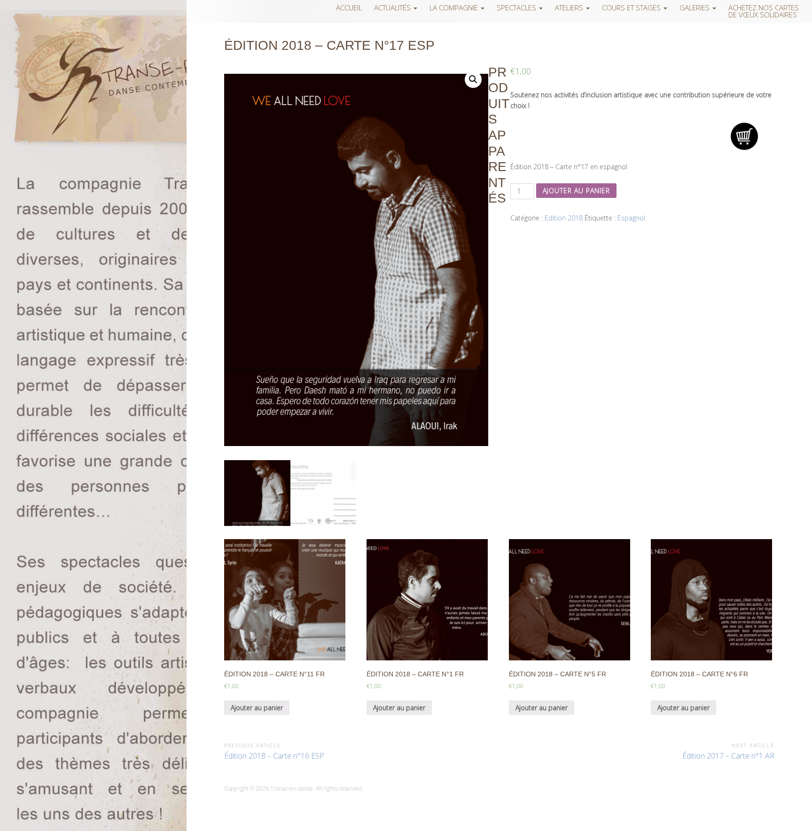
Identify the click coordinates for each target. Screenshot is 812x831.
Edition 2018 (564, 217)
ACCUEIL (349, 7)
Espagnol (631, 217)
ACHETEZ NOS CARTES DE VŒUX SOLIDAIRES (763, 11)
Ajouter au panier (576, 190)
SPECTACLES (517, 7)
